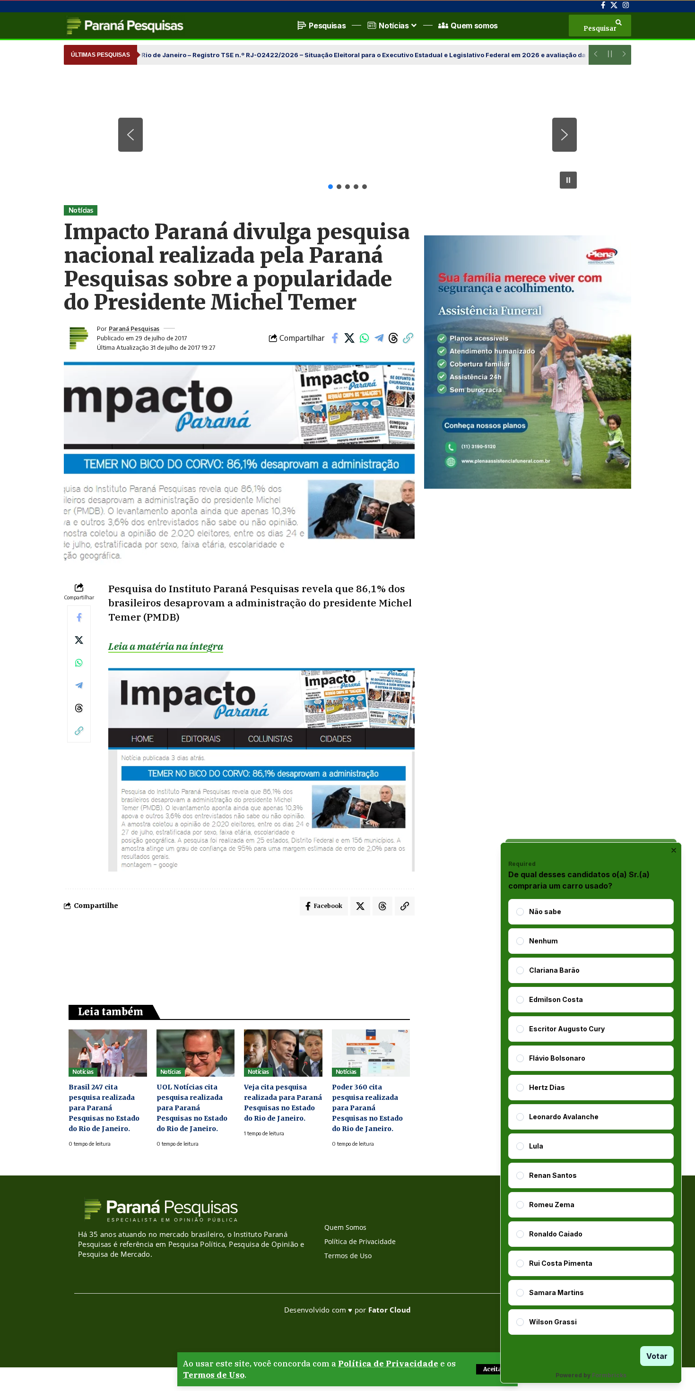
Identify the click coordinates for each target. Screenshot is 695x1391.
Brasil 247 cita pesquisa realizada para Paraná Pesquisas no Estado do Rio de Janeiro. (104, 1108)
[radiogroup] (591, 1117)
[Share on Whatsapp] (364, 338)
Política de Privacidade (388, 1363)
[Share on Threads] (393, 338)
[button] (494, 1369)
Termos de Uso (213, 1375)
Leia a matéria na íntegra (165, 646)
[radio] (520, 912)
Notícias (81, 210)
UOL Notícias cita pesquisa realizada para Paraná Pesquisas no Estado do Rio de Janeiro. (191, 1108)
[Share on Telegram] (378, 338)
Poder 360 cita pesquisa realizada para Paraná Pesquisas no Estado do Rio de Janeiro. (367, 1108)
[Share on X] (349, 338)
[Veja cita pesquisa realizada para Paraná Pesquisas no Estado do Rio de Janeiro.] (283, 1052)
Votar (657, 1356)
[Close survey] (673, 850)
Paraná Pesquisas (134, 328)
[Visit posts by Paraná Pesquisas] (78, 338)
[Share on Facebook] (334, 338)
